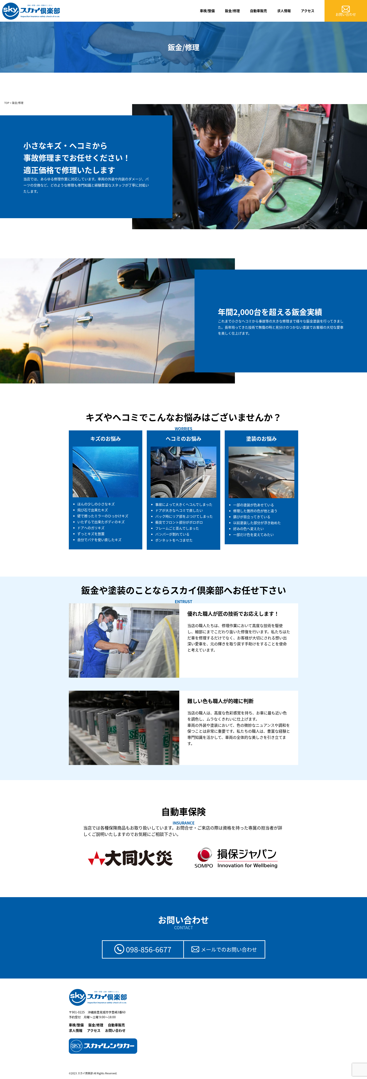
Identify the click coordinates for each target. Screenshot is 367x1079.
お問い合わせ (115, 1030)
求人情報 (284, 10)
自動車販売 (258, 10)
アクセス (307, 10)
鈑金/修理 (232, 10)
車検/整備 (207, 10)
